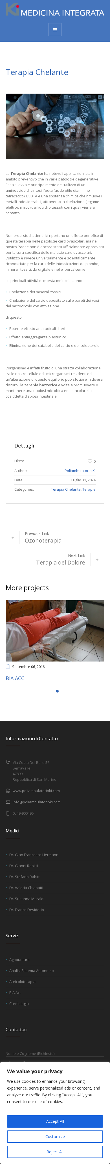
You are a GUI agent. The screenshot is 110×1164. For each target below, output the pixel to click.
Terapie (89, 489)
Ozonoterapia (43, 540)
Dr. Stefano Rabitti (24, 876)
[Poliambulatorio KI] (55, 11)
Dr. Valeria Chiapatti (26, 887)
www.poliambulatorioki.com (36, 790)
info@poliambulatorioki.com (37, 801)
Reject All (55, 1151)
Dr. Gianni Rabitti (23, 865)
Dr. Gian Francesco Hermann (33, 854)
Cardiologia (58, 678)
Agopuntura (19, 959)
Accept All (55, 1121)
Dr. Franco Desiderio (26, 909)
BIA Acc (15, 992)
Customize (55, 1136)
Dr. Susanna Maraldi (26, 898)
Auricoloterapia (22, 981)
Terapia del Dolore (60, 562)
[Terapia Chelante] (55, 126)
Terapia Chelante (66, 489)
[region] (55, 1113)
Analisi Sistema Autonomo (31, 970)
